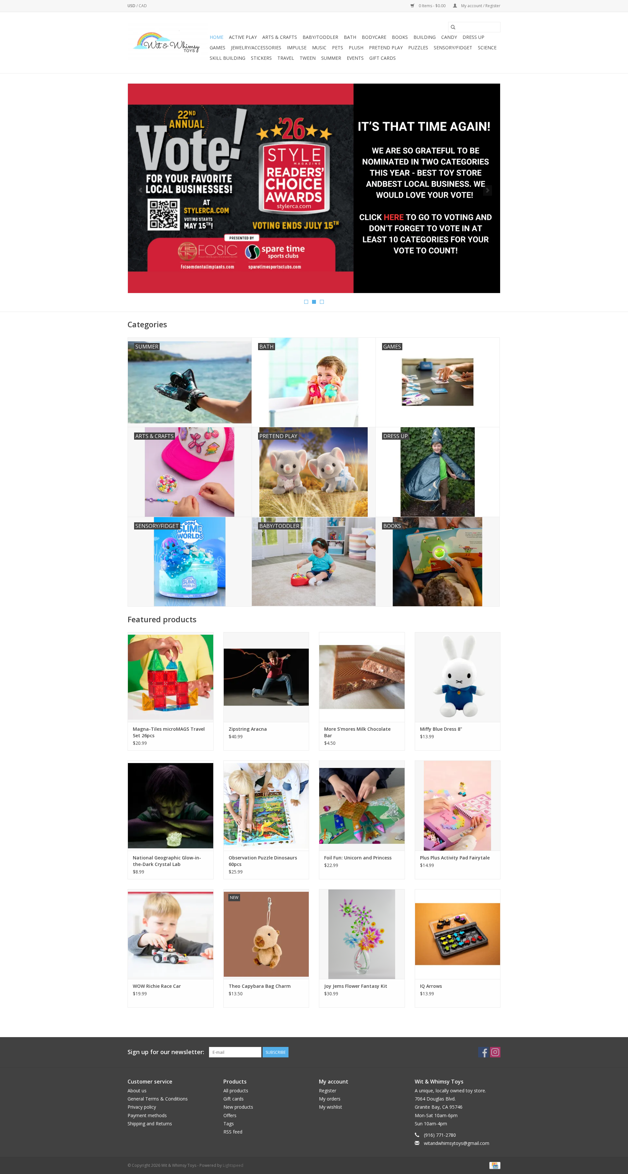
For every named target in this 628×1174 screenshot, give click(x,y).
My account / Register (480, 5)
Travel (285, 58)
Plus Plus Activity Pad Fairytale (455, 858)
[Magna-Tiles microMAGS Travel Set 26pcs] (171, 677)
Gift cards (382, 58)
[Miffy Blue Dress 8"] (458, 677)
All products (235, 1090)
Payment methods (147, 1115)
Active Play (243, 37)
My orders (329, 1099)
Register (327, 1090)
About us (137, 1090)
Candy (449, 37)
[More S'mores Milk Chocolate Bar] (362, 677)
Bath (350, 37)
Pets (337, 47)
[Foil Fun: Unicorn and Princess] (362, 805)
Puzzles (418, 47)
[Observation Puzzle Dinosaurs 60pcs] (266, 805)
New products (238, 1107)
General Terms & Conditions (158, 1099)
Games (217, 47)
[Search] (453, 27)
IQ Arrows (431, 986)
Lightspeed (233, 1165)
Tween (308, 58)
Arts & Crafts (279, 37)
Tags (228, 1123)
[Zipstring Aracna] (266, 677)
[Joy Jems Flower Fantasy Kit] (362, 934)
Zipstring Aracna (248, 729)
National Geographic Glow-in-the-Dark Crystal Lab (167, 861)
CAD (143, 5)
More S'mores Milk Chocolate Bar (357, 732)
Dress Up (473, 37)
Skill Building (227, 58)
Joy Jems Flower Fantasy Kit (355, 986)
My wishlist (330, 1107)
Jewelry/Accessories (256, 47)
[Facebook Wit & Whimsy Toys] (483, 1052)
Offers (229, 1115)
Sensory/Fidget (453, 47)
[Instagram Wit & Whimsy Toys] (495, 1052)
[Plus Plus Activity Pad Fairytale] (458, 805)
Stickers (261, 58)
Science (487, 47)
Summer (331, 58)
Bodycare (374, 37)
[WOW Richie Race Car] (171, 934)
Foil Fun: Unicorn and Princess (358, 858)
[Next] (487, 190)
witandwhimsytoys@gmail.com (456, 1143)
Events (355, 58)
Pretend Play (386, 47)
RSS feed (232, 1132)
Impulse (296, 47)
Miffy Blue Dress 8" (441, 729)
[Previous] (140, 190)
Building (424, 37)
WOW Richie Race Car (157, 986)
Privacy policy (142, 1107)
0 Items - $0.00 (432, 5)
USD (132, 5)
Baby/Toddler (320, 37)
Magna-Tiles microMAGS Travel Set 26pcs (169, 732)
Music (319, 47)
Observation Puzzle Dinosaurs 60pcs (263, 861)
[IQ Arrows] (458, 934)
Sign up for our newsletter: (166, 1052)
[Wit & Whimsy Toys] (168, 42)
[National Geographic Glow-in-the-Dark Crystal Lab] (171, 805)
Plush (356, 47)
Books (400, 37)
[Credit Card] (493, 1165)
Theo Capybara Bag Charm (260, 986)
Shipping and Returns (150, 1123)
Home (216, 37)
